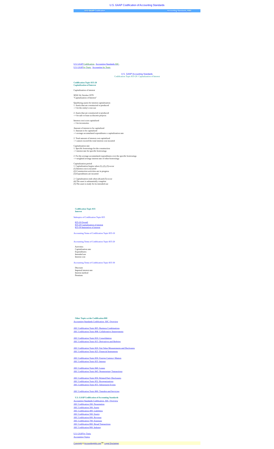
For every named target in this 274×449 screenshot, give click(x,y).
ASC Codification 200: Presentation (89, 404)
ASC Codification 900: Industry (87, 427)
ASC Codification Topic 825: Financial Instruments (96, 351)
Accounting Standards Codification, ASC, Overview (96, 321)
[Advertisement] (137, 37)
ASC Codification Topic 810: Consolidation (93, 338)
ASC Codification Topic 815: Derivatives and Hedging (97, 341)
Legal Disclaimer (111, 443)
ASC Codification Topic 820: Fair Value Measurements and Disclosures (104, 348)
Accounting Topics (82, 437)
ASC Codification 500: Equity (87, 414)
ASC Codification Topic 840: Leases (89, 368)
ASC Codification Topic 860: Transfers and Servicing (96, 391)
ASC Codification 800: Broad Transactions (92, 424)
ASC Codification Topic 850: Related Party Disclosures (97, 378)
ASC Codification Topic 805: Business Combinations (97, 328)
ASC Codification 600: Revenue (87, 417)
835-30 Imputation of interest (87, 227)
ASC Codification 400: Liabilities (88, 411)
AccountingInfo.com (92, 443)
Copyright (78, 443)
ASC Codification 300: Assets (86, 407)
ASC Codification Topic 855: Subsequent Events (95, 384)
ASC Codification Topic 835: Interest (90, 361)
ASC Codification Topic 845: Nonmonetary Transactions (98, 371)
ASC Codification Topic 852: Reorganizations (93, 381)
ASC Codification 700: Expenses (88, 421)
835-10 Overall (81, 222)
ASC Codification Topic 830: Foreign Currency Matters (97, 358)
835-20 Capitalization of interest (89, 225)
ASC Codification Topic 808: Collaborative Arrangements (98, 331)
